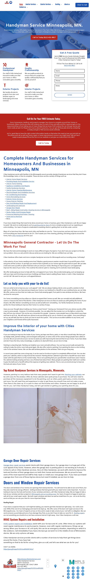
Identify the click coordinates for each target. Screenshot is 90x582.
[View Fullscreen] (48, 566)
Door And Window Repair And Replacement (21, 203)
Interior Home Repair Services (16, 179)
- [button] (48, 562)
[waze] (78, 571)
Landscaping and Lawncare (15, 206)
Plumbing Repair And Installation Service (20, 181)
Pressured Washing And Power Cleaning (20, 214)
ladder (75, 379)
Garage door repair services (14, 465)
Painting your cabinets (73, 375)
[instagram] (73, 568)
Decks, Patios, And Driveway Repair (18, 212)
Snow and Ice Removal (14, 217)
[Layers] (63, 560)
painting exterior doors (42, 225)
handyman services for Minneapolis (48, 257)
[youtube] (78, 568)
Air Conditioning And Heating (16, 195)
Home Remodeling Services (15, 197)
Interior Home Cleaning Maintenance (19, 190)
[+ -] (55, 568)
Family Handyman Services (15, 188)
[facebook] (68, 577)
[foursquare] (73, 574)
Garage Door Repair (13, 208)
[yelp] (82, 568)
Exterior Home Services (14, 199)
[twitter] (82, 574)
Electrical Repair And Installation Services (20, 192)
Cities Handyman (18, 236)
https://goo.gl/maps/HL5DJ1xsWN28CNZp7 (18, 549)
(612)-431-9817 (69, 66)
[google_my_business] (73, 571)
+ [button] (48, 560)
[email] (78, 577)
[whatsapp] (68, 571)
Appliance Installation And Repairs (18, 186)
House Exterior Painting (14, 201)
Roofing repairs (79, 513)
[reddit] (68, 574)
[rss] (78, 574)
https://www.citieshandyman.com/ (29, 559)
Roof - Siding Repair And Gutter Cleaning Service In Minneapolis (28, 210)
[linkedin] (68, 568)
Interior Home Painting (14, 184)
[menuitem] (21, 4)
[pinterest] (73, 577)
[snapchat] (82, 571)
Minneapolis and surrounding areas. (44, 494)
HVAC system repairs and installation (18, 524)
